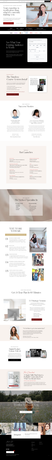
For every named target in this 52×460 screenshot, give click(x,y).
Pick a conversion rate (32, 49)
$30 (30, 45)
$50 (33, 45)
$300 (44, 45)
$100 (37, 45)
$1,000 (37, 47)
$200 (41, 45)
